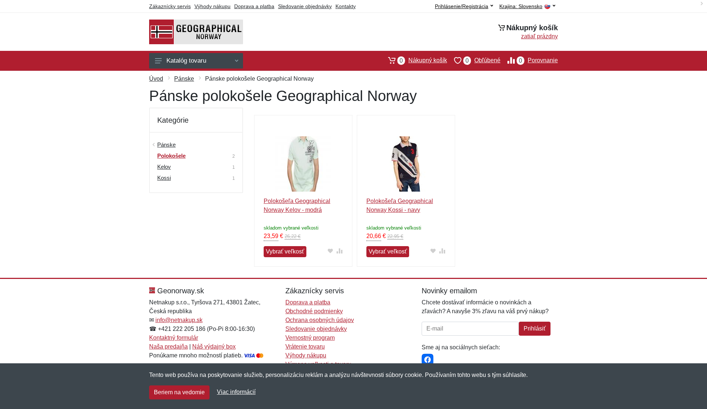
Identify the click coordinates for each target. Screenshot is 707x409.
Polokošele (171, 156)
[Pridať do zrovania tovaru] (339, 250)
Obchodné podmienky (314, 311)
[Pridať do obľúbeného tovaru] (330, 250)
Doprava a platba (254, 6)
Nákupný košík (423, 60)
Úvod (156, 79)
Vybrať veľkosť (285, 251)
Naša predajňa (168, 346)
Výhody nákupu (212, 6)
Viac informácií (236, 392)
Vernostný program (310, 338)
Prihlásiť (535, 328)
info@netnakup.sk (179, 320)
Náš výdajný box (214, 346)
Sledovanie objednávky (305, 6)
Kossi (164, 178)
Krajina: (520, 6)
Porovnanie (538, 60)
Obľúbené (482, 60)
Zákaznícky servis (170, 6)
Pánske (184, 79)
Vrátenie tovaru (305, 346)
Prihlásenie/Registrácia (461, 6)
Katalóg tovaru (186, 60)
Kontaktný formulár (173, 338)
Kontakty (345, 6)
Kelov (164, 167)
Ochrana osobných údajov (319, 320)
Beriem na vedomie (179, 392)
